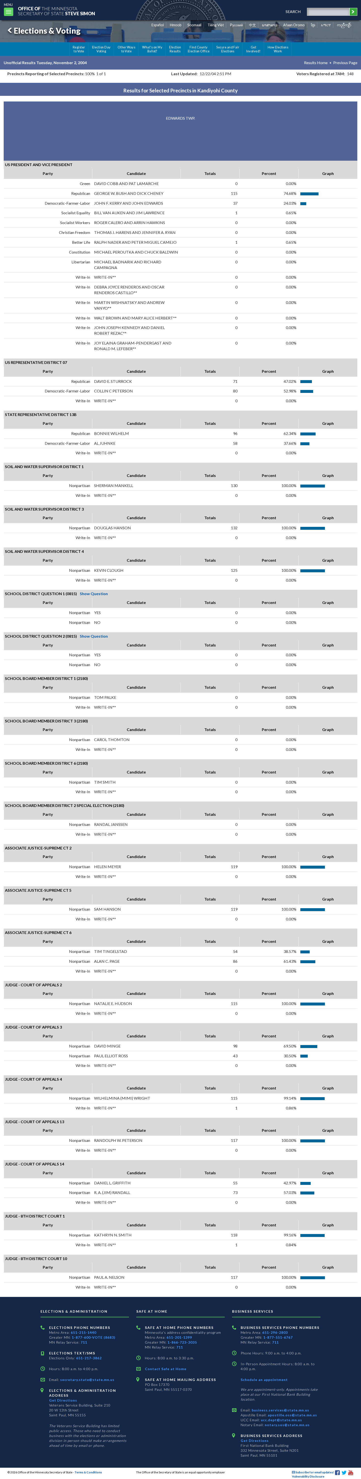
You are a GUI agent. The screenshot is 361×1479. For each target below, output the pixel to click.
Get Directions (63, 1400)
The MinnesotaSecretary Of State (56, 11)
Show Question (94, 593)
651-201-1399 (179, 1337)
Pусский (236, 25)
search (293, 11)
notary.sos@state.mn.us (287, 1425)
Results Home (316, 62)
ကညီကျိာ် (344, 25)
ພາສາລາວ (269, 25)
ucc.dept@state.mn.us (281, 1420)
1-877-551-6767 (278, 1337)
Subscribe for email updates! (314, 1472)
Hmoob (175, 25)
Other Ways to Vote (127, 49)
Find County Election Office (198, 49)
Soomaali (194, 25)
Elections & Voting (47, 30)
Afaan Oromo (294, 25)
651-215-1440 (83, 1332)
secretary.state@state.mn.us (86, 1380)
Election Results (175, 49)
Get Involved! (253, 49)
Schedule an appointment (264, 1380)
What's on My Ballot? (152, 49)
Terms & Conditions (88, 1472)
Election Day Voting (101, 49)
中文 (252, 25)
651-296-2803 (275, 1332)
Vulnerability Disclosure (308, 1476)
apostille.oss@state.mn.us (292, 1415)
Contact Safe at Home (165, 1369)
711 (84, 1342)
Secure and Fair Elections (227, 49)
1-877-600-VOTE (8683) (93, 1337)
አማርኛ (326, 25)
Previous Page (345, 62)
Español (158, 25)
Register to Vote (79, 49)
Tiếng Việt (216, 25)
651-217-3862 (89, 1358)
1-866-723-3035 (182, 1342)
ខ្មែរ (313, 25)
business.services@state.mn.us (280, 1410)
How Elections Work (278, 49)
